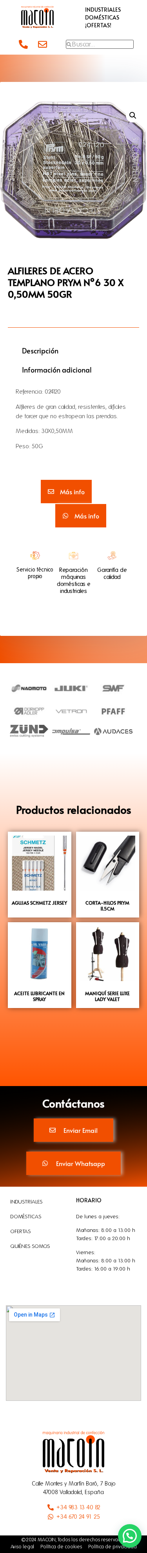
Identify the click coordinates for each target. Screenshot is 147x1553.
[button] (133, 115)
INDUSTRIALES (103, 9)
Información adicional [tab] (57, 369)
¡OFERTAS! (98, 25)
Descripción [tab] (40, 350)
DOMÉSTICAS (102, 17)
